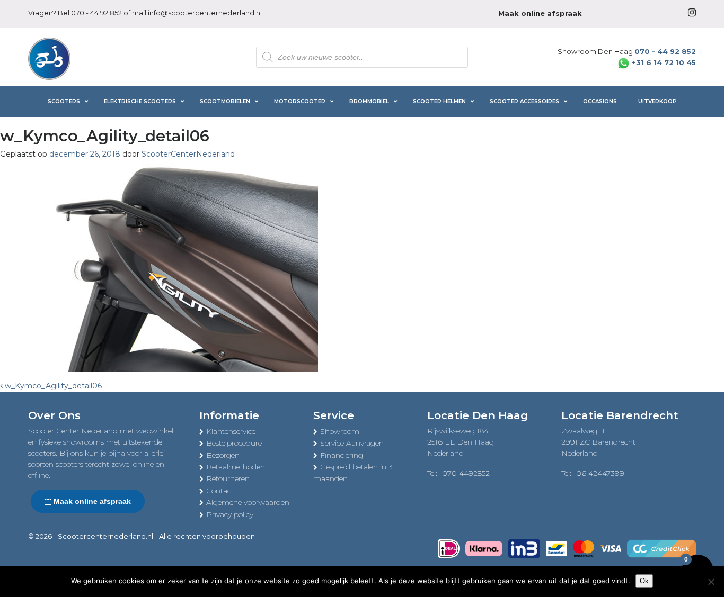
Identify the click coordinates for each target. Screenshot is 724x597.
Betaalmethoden (235, 467)
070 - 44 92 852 (96, 12)
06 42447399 (600, 473)
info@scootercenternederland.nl (205, 12)
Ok (644, 581)
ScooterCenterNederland (188, 154)
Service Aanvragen (352, 443)
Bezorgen (223, 455)
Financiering (341, 455)
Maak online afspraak (91, 501)
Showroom (339, 431)
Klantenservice (230, 431)
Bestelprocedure (234, 443)
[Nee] (710, 581)
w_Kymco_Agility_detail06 (52, 386)
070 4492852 (466, 473)
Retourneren (228, 478)
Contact (220, 490)
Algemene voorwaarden (247, 502)
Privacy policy (229, 514)
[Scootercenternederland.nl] (49, 57)
